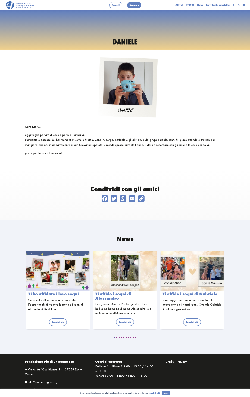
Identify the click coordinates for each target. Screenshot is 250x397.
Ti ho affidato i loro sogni (53, 294)
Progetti (116, 5)
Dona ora (134, 5)
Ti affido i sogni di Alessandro (113, 296)
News (200, 5)
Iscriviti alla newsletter (218, 5)
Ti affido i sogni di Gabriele (189, 294)
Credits (170, 362)
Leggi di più (154, 393)
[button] (114, 337)
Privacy (182, 362)
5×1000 (190, 5)
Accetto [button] (166, 393)
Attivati (179, 5)
